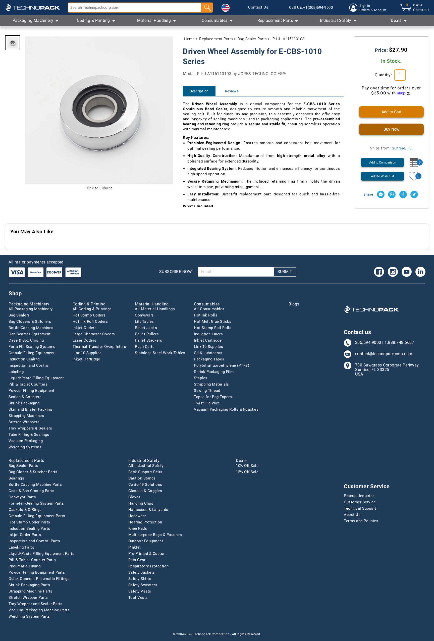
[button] (225, 8)
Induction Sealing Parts (29, 528)
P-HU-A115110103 (288, 39)
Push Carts (144, 346)
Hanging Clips (140, 503)
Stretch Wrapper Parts (28, 597)
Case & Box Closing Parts (31, 491)
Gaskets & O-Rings (25, 509)
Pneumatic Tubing (24, 566)
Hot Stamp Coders (89, 315)
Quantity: (384, 75)
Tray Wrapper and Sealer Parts (36, 604)
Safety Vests (139, 591)
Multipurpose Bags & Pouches (155, 534)
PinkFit (134, 547)
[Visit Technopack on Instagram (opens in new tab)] (393, 272)
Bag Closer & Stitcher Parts (33, 472)
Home (189, 39)
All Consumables (209, 309)
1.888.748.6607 (399, 342)
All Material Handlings (155, 309)
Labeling (16, 371)
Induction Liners (208, 334)
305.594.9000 (368, 342)
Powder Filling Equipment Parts (37, 572)
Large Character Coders (94, 334)
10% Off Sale (247, 465)
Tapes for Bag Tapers (213, 397)
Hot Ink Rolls (206, 315)
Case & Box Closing (26, 340)
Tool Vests (138, 597)
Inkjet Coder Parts (25, 534)
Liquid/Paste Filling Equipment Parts (41, 553)
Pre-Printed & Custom (147, 553)
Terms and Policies (361, 521)
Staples (200, 378)
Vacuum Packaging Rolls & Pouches (226, 409)
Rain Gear (137, 560)
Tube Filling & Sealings (29, 434)
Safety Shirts (139, 578)
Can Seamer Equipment (29, 334)
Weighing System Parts (29, 616)
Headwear (137, 516)
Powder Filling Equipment (31, 390)
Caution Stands (142, 478)
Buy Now (391, 129)
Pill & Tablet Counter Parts (32, 560)
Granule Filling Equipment (32, 353)
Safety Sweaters (142, 585)
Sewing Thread (207, 390)
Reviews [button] (232, 91)
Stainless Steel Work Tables (160, 353)
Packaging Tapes (209, 359)
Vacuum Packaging (26, 441)
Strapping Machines (26, 415)
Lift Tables (144, 321)
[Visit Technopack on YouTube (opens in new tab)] (407, 272)
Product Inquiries (359, 496)
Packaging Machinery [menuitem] (33, 20)
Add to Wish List (382, 176)
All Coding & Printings (92, 309)
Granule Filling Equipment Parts (37, 516)
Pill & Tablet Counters (28, 384)
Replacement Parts (216, 39)
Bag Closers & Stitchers (30, 321)
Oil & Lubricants (208, 353)
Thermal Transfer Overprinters (99, 346)
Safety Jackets (141, 572)
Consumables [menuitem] (215, 20)
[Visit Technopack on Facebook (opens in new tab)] (379, 272)
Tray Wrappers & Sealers (30, 428)
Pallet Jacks (146, 328)
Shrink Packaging (24, 403)
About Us (352, 514)
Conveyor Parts (22, 497)
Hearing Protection (145, 522)
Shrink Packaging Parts (29, 585)
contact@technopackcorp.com (383, 354)
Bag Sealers (19, 315)
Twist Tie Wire (207, 403)
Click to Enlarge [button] (99, 188)
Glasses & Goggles (145, 491)
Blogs (294, 304)
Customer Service (360, 502)
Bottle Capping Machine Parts (35, 484)
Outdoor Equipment (145, 541)
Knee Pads (137, 528)
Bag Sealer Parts (252, 39)
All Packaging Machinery (31, 309)
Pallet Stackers (148, 340)
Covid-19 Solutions (145, 484)
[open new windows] (381, 194)
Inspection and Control (29, 365)
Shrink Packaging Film (214, 371)
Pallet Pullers (147, 334)
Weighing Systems (25, 447)
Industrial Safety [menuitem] (335, 20)
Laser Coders (84, 340)
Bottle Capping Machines (31, 328)
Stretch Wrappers (24, 422)
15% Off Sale (247, 472)
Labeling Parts (21, 547)
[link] (258, 7)
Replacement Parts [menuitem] (275, 20)
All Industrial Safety (146, 465)
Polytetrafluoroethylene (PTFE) (221, 365)
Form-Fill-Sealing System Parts (36, 503)
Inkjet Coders (85, 328)
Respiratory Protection (148, 566)
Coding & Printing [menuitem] (93, 20)
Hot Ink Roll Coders (90, 321)
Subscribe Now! (176, 271)
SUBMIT (285, 271)
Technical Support (360, 508)
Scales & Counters (25, 397)
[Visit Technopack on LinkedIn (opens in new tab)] (420, 272)
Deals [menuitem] (396, 20)
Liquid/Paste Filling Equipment (36, 378)
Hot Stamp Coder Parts (29, 522)
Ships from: (391, 148)
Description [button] (199, 91)
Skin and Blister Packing (30, 409)
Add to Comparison (382, 162)
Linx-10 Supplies (87, 353)
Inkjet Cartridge (86, 359)
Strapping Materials (211, 384)
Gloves (134, 497)
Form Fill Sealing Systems (32, 346)
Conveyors (144, 315)
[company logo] (32, 7)
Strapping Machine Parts (30, 591)
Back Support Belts (145, 472)
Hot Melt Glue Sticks (212, 321)
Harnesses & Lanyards (148, 509)
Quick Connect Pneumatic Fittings (39, 578)
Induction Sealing (24, 359)
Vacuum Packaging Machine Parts (39, 610)
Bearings (16, 478)
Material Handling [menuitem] (154, 20)
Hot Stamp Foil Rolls (212, 328)
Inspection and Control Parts (34, 541)
